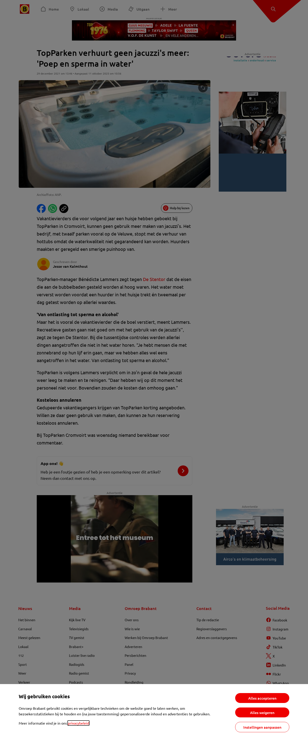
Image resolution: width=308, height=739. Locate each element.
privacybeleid (78, 723)
